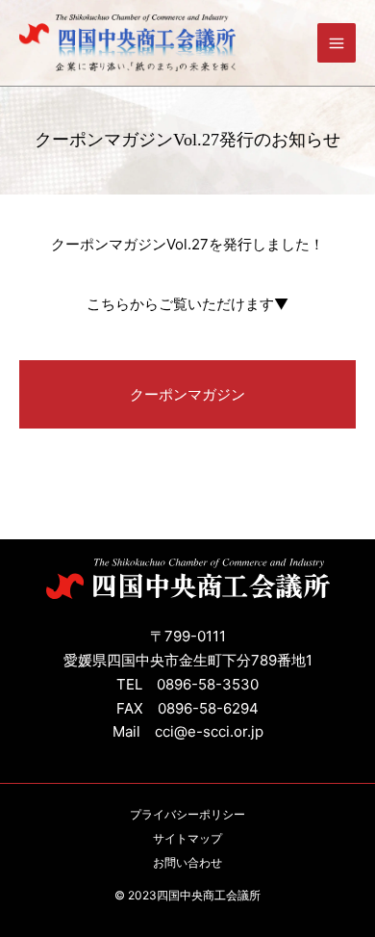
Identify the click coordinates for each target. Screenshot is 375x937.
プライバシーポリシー (187, 814)
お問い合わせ (187, 862)
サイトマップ (187, 838)
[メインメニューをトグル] (337, 43)
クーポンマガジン (187, 394)
